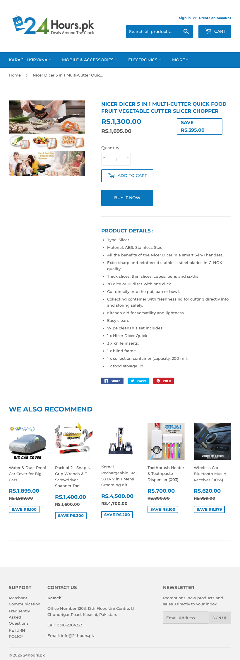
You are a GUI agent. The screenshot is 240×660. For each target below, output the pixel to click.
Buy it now (127, 197)
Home (15, 75)
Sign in (185, 18)
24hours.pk (34, 655)
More (178, 59)
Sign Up (219, 618)
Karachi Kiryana (29, 59)
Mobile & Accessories (88, 59)
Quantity (110, 147)
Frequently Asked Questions (19, 617)
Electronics (143, 59)
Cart (219, 31)
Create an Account (215, 18)
